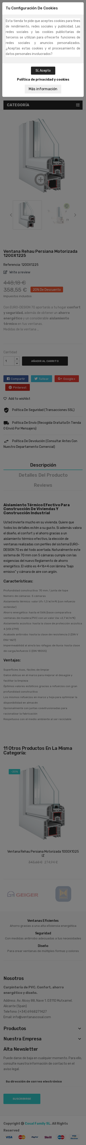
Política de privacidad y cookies (43, 80)
